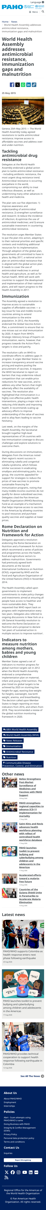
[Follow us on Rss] (6, 1178)
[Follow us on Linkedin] (30, 1173)
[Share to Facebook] (12, 85)
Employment (10, 1102)
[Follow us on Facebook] (13, 1173)
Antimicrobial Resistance (19, 751)
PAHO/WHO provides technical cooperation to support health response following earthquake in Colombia (22, 1059)
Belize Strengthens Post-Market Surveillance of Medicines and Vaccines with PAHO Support (30, 787)
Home (5, 21)
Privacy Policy (10, 1134)
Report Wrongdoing (23, 1160)
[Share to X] (17, 85)
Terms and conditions (14, 1141)
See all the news (30, 1076)
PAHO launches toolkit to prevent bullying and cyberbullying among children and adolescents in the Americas (31, 857)
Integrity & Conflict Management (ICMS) (20, 1129)
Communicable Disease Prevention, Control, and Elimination (22, 764)
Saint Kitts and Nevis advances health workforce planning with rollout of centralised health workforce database (31, 832)
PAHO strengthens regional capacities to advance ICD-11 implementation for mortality (31, 809)
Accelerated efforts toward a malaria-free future (30, 878)
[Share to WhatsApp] (23, 85)
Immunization (13, 746)
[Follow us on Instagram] (18, 1173)
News (14, 21)
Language (36, 2)
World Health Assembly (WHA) (22, 735)
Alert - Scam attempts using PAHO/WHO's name (17, 1119)
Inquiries (8, 1153)
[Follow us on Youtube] (24, 1173)
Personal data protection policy (19, 1138)
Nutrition (11, 757)
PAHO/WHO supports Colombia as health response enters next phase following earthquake (23, 955)
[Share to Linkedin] (28, 85)
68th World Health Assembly (21, 729)
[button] (34, 85)
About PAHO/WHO (13, 1098)
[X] (7, 1173)
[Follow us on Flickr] (36, 1173)
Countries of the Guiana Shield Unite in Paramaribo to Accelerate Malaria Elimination (30, 896)
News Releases (14, 740)
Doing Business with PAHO (17, 1124)
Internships (9, 1106)
